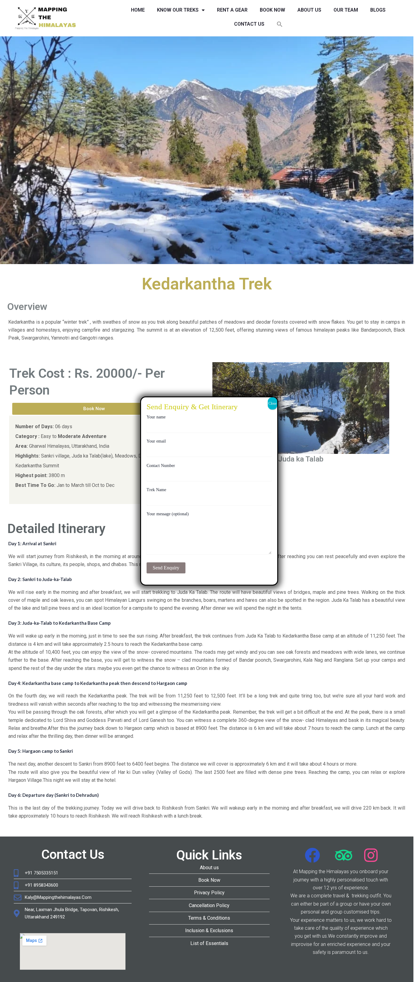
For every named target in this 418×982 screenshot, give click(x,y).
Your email (156, 441)
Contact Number (161, 465)
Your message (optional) (168, 514)
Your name (156, 417)
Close (272, 403)
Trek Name (156, 489)
